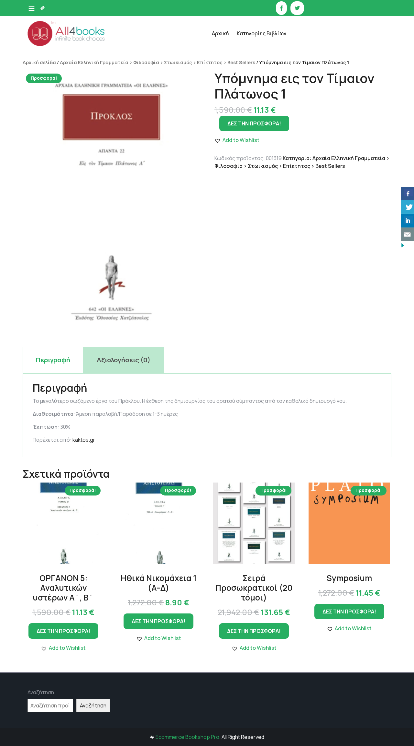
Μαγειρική (256, 113)
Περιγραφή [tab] (53, 360)
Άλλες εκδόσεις (261, 210)
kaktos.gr (83, 439)
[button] (63, 648)
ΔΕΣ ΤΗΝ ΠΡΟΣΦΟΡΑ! (63, 631)
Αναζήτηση (40, 692)
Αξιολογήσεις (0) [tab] (123, 360)
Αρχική (220, 33)
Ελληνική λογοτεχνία (267, 64)
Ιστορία (253, 96)
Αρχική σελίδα (39, 62)
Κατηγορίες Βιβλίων (261, 33)
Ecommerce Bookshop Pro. (188, 736)
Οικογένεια (256, 145)
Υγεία (250, 177)
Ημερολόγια (257, 80)
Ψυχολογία (256, 194)
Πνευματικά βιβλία (265, 161)
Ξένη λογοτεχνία (263, 129)
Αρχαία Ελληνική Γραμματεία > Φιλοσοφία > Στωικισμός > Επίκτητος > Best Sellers (157, 62)
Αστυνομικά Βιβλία (265, 48)
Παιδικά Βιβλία (261, 226)
